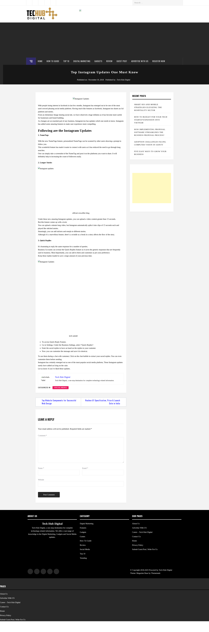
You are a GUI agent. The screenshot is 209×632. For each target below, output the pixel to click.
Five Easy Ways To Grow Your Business (150, 152)
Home (40, 61)
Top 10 (66, 61)
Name (41, 468)
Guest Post (122, 61)
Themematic (155, 573)
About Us (136, 524)
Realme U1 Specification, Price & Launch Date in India (102, 402)
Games (82, 536)
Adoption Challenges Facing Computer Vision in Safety (150, 143)
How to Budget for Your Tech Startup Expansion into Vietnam (150, 120)
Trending (83, 558)
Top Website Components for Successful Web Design (59, 402)
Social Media (60, 387)
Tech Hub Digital (123, 80)
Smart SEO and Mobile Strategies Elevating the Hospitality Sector (148, 107)
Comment (42, 436)
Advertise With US (139, 61)
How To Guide (53, 61)
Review (109, 61)
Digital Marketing (81, 61)
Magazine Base (142, 573)
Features (83, 528)
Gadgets (98, 61)
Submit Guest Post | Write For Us (144, 549)
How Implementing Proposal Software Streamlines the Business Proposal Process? (149, 132)
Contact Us (136, 536)
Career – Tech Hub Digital (142, 532)
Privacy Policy (137, 545)
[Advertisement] (104, 39)
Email (85, 468)
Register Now (158, 61)
